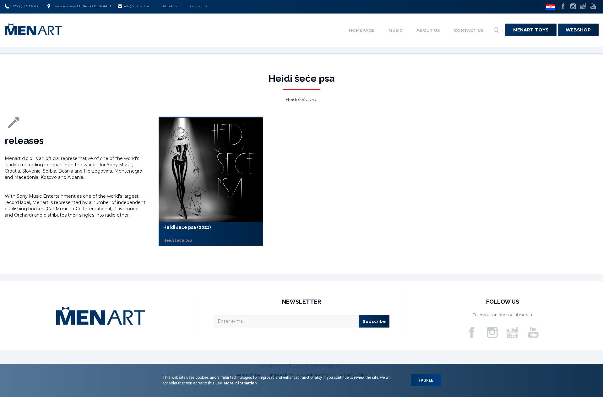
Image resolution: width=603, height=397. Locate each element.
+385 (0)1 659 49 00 (25, 6)
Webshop (578, 30)
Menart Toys (531, 30)
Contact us (198, 6)
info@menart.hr (136, 6)
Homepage (362, 30)
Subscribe (374, 321)
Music (395, 30)
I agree (426, 380)
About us (170, 6)
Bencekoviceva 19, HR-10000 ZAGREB (82, 6)
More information (240, 383)
